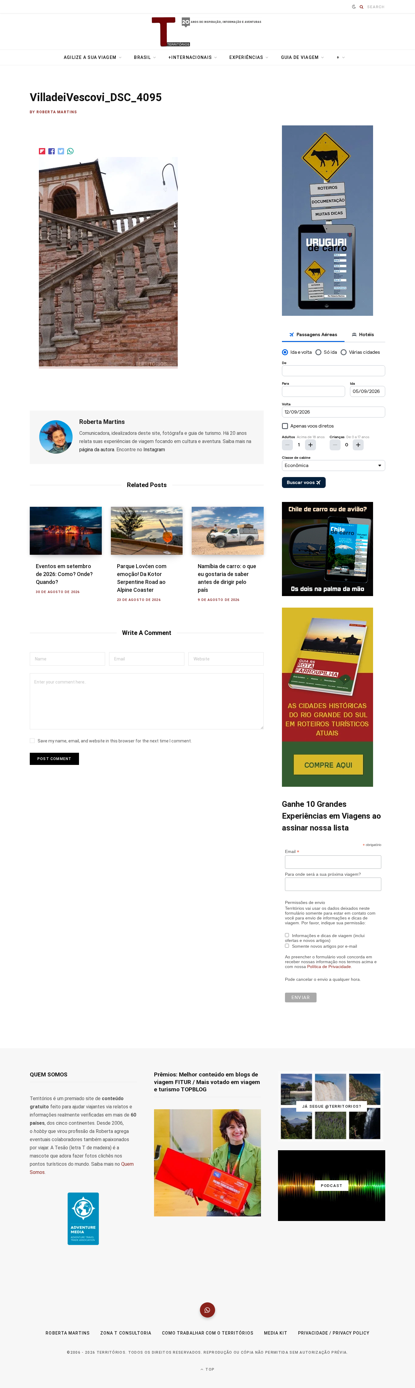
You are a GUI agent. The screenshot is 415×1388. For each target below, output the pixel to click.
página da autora (96, 449)
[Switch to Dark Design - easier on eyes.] (354, 6)
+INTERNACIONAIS (190, 57)
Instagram (154, 449)
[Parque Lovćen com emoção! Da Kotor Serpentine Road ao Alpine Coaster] (147, 531)
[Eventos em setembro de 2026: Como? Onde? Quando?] (66, 531)
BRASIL (142, 57)
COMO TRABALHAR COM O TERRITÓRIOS (207, 1333)
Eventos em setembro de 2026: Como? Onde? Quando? (64, 574)
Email (292, 851)
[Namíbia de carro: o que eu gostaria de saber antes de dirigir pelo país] (228, 531)
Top (209, 1369)
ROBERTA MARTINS (68, 1333)
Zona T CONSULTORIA (125, 1333)
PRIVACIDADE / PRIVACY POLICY (333, 1333)
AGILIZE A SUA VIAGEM (90, 57)
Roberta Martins (56, 112)
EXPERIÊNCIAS (246, 57)
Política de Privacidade (329, 966)
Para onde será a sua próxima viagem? (323, 874)
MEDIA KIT (275, 1333)
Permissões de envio (305, 902)
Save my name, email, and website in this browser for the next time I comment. (115, 740)
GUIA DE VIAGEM (300, 57)
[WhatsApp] (207, 1310)
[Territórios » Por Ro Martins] (208, 32)
